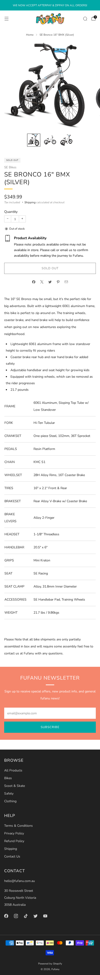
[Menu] (6, 18)
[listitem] (50, 5)
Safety (8, 793)
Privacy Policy (14, 833)
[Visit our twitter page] (35, 916)
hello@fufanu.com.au (19, 881)
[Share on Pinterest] (58, 282)
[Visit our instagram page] (16, 916)
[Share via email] (66, 282)
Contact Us (12, 856)
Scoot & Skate (14, 786)
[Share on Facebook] (33, 282)
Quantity (11, 211)
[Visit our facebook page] (6, 916)
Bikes (8, 778)
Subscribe (50, 727)
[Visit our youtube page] (45, 916)
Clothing (10, 801)
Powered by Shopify (50, 963)
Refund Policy (14, 841)
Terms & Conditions (18, 825)
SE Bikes (10, 167)
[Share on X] (42, 282)
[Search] (85, 18)
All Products (13, 770)
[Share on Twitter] (50, 282)
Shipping (30, 202)
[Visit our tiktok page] (25, 916)
